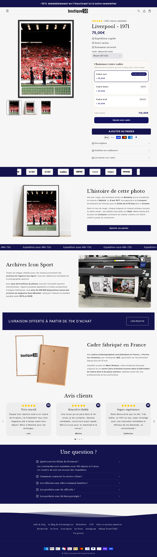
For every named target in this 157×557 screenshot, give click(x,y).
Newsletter (81, 524)
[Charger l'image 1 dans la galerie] (14, 107)
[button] (139, 11)
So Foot (54, 529)
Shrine (92, 553)
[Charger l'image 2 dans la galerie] (30, 107)
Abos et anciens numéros (109, 524)
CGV (91, 524)
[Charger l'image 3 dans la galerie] (46, 107)
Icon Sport (66, 529)
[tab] (75, 439)
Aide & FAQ (39, 524)
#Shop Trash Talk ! (108, 529)
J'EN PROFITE (137, 321)
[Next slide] (154, 421)
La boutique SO (74, 553)
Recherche (42, 529)
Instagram (91, 529)
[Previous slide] (3, 421)
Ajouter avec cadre (121, 120)
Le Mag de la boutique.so (60, 524)
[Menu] (7, 11)
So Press (78, 529)
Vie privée (78, 533)
